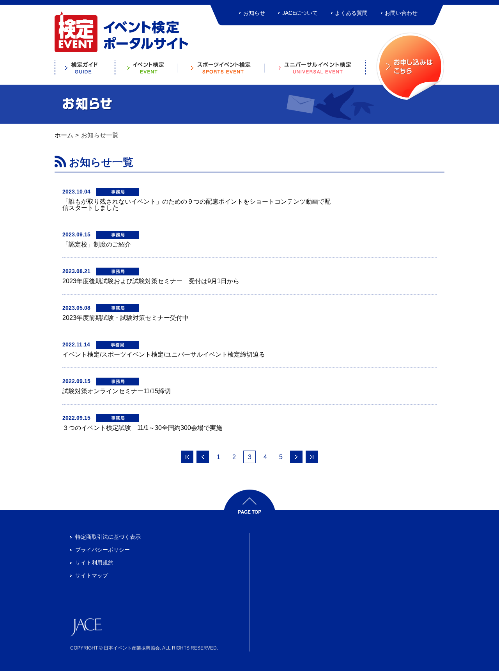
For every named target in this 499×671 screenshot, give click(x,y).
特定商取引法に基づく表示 (108, 537)
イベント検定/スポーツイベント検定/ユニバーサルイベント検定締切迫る (163, 354)
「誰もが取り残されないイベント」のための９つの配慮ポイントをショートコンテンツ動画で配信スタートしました (196, 204)
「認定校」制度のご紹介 (96, 244)
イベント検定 (146, 67)
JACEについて (300, 13)
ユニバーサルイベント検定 (315, 67)
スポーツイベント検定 (221, 67)
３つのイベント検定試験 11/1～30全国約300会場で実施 (142, 427)
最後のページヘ (312, 457)
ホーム (64, 135)
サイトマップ (91, 575)
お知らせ (254, 13)
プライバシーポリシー (102, 550)
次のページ (296, 457)
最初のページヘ (187, 457)
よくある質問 (351, 13)
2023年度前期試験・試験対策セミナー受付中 (125, 317)
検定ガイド (85, 67)
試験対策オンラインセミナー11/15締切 (116, 391)
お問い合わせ (401, 13)
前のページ (202, 457)
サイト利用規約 (94, 562)
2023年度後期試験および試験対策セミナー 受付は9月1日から (150, 281)
